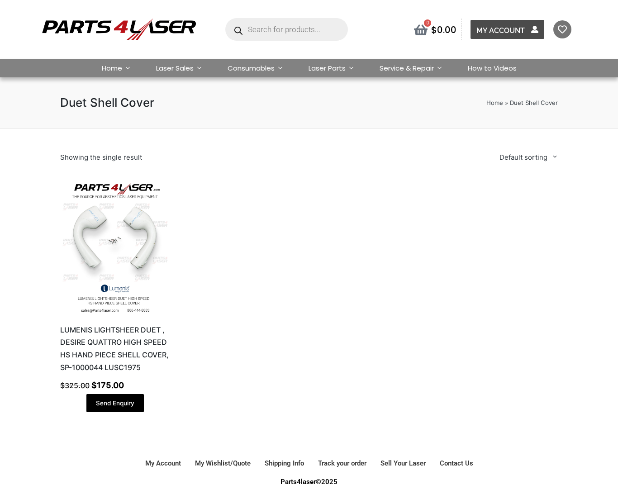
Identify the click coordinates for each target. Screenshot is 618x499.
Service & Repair (407, 68)
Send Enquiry (115, 403)
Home (112, 68)
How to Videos (492, 68)
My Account (500, 30)
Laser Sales (175, 68)
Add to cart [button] (115, 315)
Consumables (251, 68)
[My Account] (534, 29)
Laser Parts (327, 68)
